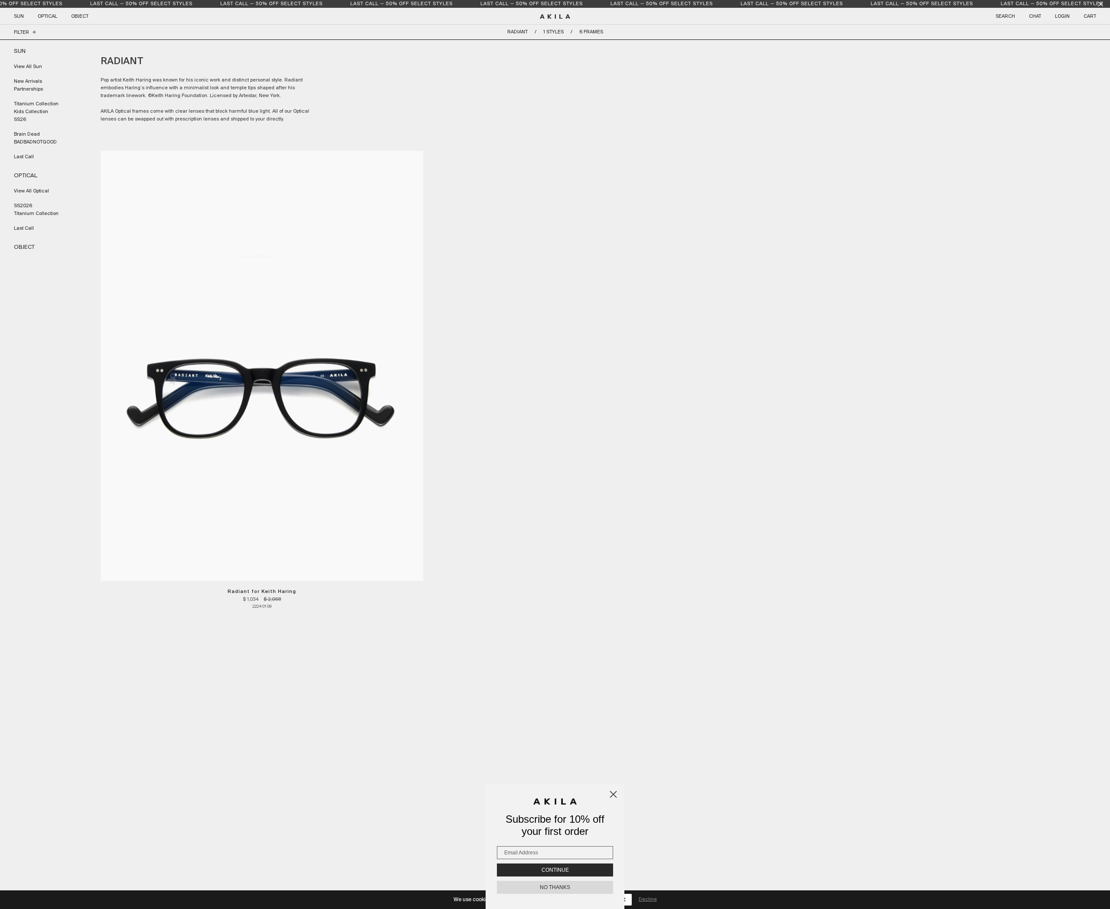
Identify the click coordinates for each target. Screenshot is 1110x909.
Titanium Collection (36, 104)
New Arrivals (28, 81)
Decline (648, 899)
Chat (1035, 16)
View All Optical (31, 191)
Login (1062, 16)
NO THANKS (555, 887)
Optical (47, 16)
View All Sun (28, 66)
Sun (19, 16)
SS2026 (23, 206)
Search (1005, 16)
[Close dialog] (613, 794)
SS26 (20, 119)
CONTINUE (555, 870)
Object (79, 16)
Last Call (24, 157)
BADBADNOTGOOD (35, 142)
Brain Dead (27, 134)
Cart (1090, 16)
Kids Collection (31, 111)
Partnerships (28, 89)
